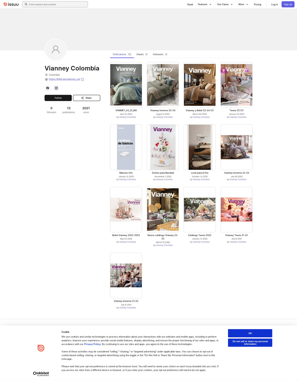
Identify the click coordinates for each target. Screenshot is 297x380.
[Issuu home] (11, 4)
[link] (190, 4)
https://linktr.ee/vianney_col (66, 79)
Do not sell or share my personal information (250, 342)
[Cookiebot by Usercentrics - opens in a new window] (41, 374)
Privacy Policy (92, 344)
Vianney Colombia (127, 117)
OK (250, 333)
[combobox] (57, 4)
